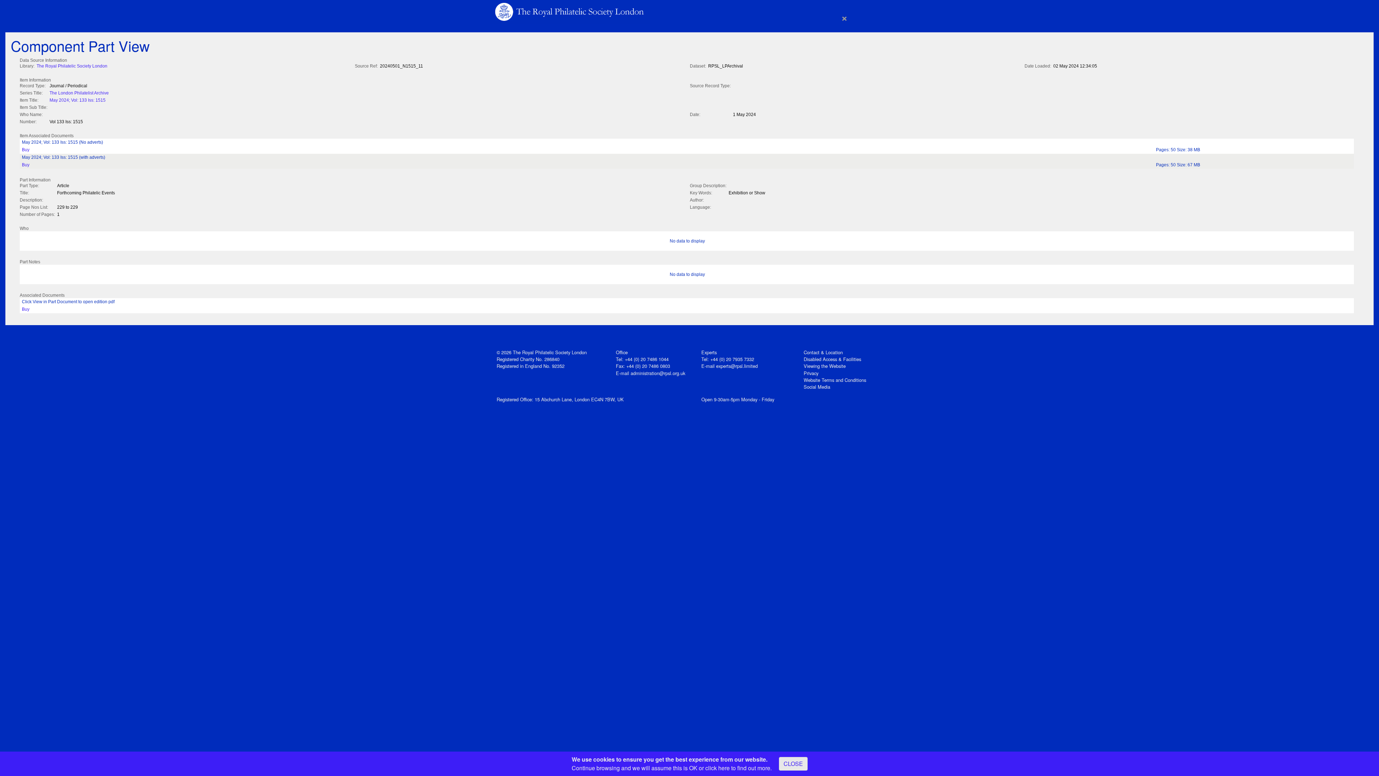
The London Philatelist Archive (79, 93)
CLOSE (793, 763)
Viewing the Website (825, 365)
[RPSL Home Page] (570, 11)
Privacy (811, 373)
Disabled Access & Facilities (832, 359)
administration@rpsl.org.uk (658, 373)
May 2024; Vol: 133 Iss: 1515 (78, 100)
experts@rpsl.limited (737, 365)
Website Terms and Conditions (835, 380)
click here (717, 768)
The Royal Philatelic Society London (72, 66)
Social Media (817, 386)
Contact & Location (823, 352)
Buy (25, 149)
